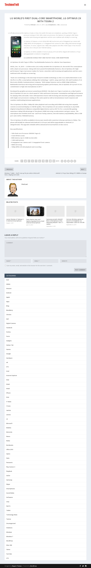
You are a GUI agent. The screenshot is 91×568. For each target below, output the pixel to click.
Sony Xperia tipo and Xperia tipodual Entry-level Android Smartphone (35, 221)
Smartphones (52, 25)
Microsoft (9, 423)
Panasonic (9, 462)
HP (7, 362)
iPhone (8, 393)
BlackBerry (9, 310)
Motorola (9, 432)
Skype (8, 484)
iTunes (8, 406)
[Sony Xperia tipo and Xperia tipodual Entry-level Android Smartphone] (35, 211)
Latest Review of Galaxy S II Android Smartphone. (14, 220)
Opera (8, 454)
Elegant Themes (17, 566)
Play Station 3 (10, 467)
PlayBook (9, 471)
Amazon (8, 288)
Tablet (8, 510)
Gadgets (9, 341)
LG (46, 25)
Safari (8, 475)
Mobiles (8, 428)
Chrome (8, 314)
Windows (9, 532)
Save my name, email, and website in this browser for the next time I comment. (29, 265)
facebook (9, 327)
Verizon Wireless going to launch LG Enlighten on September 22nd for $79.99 (75, 220)
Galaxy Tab (9, 345)
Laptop (8, 410)
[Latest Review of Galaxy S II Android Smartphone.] (15, 211)
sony (7, 501)
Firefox (8, 332)
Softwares (9, 497)
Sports (8, 506)
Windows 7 (9, 536)
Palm (7, 458)
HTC (7, 367)
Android (8, 293)
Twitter (8, 519)
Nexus (8, 436)
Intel (7, 371)
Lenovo (8, 414)
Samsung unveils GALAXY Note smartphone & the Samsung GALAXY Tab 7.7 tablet (54, 221)
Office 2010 (9, 449)
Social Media (10, 493)
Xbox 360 (9, 545)
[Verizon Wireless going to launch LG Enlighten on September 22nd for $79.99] (75, 211)
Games (8, 349)
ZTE (7, 558)
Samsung (9, 480)
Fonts (8, 336)
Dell (7, 319)
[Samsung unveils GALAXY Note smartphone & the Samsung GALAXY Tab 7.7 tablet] (55, 211)
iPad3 (8, 388)
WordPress (9, 541)
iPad (7, 380)
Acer (7, 280)
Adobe (8, 284)
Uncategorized (10, 523)
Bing (7, 306)
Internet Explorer (11, 375)
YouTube (9, 554)
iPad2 (8, 384)
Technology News (11, 515)
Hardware (9, 358)
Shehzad (32, 25)
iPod (7, 397)
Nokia (8, 441)
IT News (8, 401)
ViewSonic (9, 528)
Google (8, 354)
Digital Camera (11, 323)
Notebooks (9, 445)
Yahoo (8, 549)
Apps (7, 301)
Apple (8, 297)
